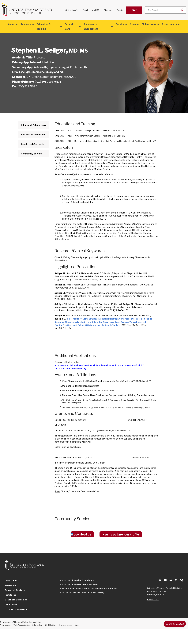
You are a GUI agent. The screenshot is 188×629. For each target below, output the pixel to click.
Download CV (82, 534)
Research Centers (15, 590)
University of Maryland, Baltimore (77, 580)
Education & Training (44, 26)
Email (85, 10)
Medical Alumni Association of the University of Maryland (88, 588)
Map (77, 624)
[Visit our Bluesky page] (181, 580)
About (11, 24)
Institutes (10, 594)
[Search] (182, 10)
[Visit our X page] (159, 580)
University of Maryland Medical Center (79, 584)
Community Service (31, 153)
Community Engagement (91, 26)
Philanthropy (149, 24)
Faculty (120, 24)
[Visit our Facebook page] (154, 580)
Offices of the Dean (16, 609)
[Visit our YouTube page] (165, 580)
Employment (65, 624)
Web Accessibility (21, 624)
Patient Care (69, 26)
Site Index (37, 624)
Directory (108, 10)
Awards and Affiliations (33, 134)
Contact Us (153, 599)
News (133, 24)
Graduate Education (16, 599)
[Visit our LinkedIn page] (170, 580)
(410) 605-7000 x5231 (48, 81)
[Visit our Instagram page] (176, 580)
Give (134, 10)
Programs (10, 585)
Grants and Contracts (32, 144)
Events (120, 10)
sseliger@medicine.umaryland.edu (42, 72)
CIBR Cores (11, 604)
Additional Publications (33, 125)
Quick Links (70, 10)
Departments (169, 24)
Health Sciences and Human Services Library (82, 592)
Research (26, 24)
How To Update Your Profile (120, 534)
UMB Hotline (50, 624)
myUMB (95, 10)
